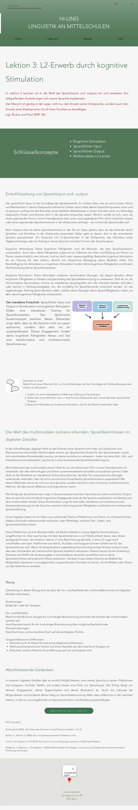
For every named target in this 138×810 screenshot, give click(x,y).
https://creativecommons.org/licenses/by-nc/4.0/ (24, 8)
